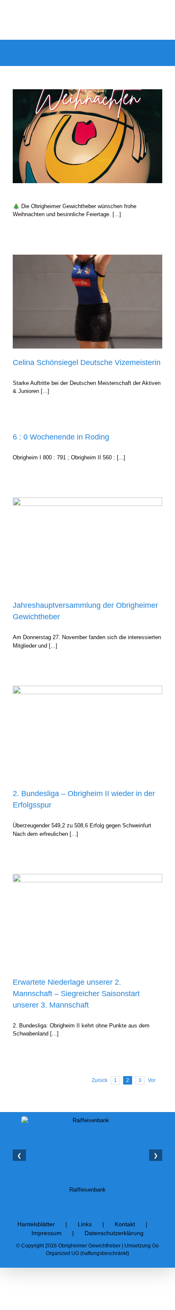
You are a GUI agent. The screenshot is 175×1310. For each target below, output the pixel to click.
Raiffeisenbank (87, 1189)
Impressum (46, 1233)
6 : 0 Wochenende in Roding (61, 437)
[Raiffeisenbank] (87, 1149)
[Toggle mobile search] (143, 52)
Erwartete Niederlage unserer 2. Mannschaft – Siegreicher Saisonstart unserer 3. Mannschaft (76, 993)
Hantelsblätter (36, 1224)
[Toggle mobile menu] (158, 52)
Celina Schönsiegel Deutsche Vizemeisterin (87, 362)
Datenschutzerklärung (114, 1233)
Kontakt (125, 1224)
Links (85, 1224)
